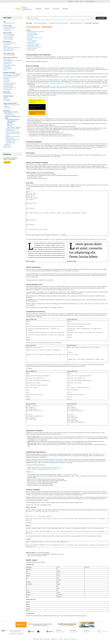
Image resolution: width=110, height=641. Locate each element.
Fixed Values (30, 36)
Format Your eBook (8, 37)
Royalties (6, 97)
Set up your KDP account (9, 27)
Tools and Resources (8, 39)
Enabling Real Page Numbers (34, 47)
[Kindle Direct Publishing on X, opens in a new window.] (40, 631)
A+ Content (6, 81)
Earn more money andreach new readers (60, 631)
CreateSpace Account (9, 28)
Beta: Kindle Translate (9, 49)
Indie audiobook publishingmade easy (103, 631)
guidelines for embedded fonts (74, 123)
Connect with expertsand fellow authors (74, 631)
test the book (52, 239)
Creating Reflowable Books (12, 119)
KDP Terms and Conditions (38, 638)
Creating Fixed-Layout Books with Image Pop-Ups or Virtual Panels (13, 133)
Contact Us (7, 162)
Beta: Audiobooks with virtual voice (12, 47)
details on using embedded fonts (68, 69)
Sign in (81, 1)
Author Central (7, 80)
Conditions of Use (54, 638)
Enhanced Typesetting (51, 95)
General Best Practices (10, 115)
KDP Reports (7, 99)
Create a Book (7, 44)
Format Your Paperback (9, 34)
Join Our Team (66, 638)
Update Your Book (8, 93)
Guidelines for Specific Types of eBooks (58, 23)
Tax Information (7, 30)
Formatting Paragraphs (32, 34)
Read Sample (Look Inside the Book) (12, 60)
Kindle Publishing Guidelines (11, 112)
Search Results (7, 63)
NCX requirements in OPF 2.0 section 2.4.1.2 (47, 469)
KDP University (7, 147)
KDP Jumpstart (7, 145)
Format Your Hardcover (9, 35)
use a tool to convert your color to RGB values (61, 86)
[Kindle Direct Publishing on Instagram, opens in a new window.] (50, 631)
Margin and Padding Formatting (34, 37)
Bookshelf (38, 8)
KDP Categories (7, 59)
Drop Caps (29, 39)
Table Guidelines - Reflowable (14, 127)
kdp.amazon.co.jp (73, 638)
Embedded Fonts (31, 42)
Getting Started (8, 113)
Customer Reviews (8, 62)
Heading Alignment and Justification (35, 31)
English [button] (70, 1)
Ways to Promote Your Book (10, 77)
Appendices (7, 144)
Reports (47, 8)
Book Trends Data (8, 68)
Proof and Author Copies (9, 55)
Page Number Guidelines (33, 45)
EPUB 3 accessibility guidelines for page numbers (48, 467)
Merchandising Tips (8, 86)
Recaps (5, 69)
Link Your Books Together (10, 65)
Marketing (65, 8)
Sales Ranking (7, 66)
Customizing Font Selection (33, 44)
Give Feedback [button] (89, 1)
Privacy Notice (46, 638)
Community (56, 8)
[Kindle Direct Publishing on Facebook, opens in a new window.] (31, 631)
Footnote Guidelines (32, 48)
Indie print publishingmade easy (87, 631)
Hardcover (6, 46)
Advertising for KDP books (10, 83)
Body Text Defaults (31, 33)
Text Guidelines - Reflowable (91, 23)
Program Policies (8, 107)
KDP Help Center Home (9, 23)
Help (76, 1)
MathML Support (31, 50)
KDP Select (6, 78)
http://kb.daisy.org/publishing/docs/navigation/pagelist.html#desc (53, 461)
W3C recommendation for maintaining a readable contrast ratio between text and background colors (61, 83)
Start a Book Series (8, 50)
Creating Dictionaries (10, 142)
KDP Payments (7, 100)
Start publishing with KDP (9, 43)
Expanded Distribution (9, 84)
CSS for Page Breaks (32, 40)
